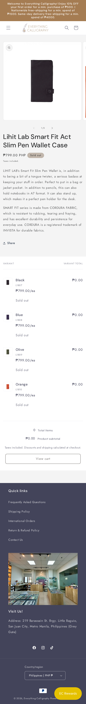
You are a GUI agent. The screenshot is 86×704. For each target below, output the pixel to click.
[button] (8, 27)
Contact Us (15, 540)
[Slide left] (33, 128)
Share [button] (11, 243)
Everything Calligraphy (36, 698)
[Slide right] (52, 128)
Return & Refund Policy (23, 530)
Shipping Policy (19, 511)
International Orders (21, 521)
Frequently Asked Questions (27, 502)
